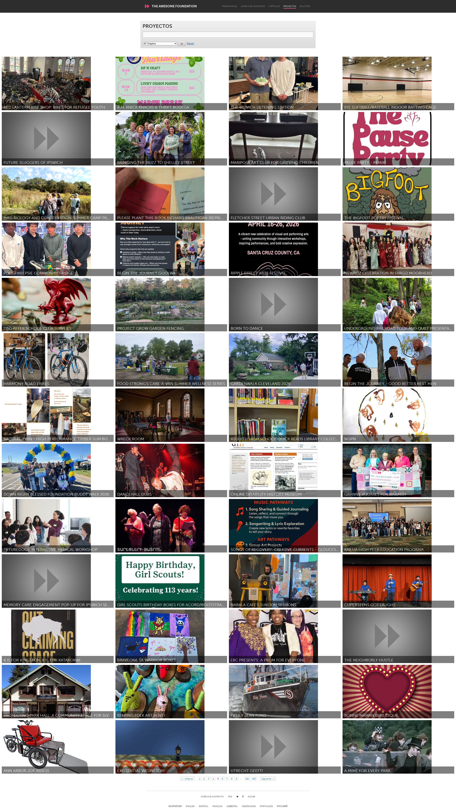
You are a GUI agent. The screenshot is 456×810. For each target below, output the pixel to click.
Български (175, 806)
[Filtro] (182, 43)
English (190, 806)
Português (266, 806)
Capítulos (274, 6)
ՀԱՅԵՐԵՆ (232, 806)
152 (247, 778)
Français (217, 806)
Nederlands (249, 806)
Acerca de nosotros (253, 6)
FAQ (230, 796)
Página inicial (229, 6)
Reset (190, 43)
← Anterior (187, 778)
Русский (282, 806)
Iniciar (251, 796)
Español (203, 806)
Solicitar (305, 6)
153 (254, 778)
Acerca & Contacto (212, 796)
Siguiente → (267, 778)
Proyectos (289, 6)
